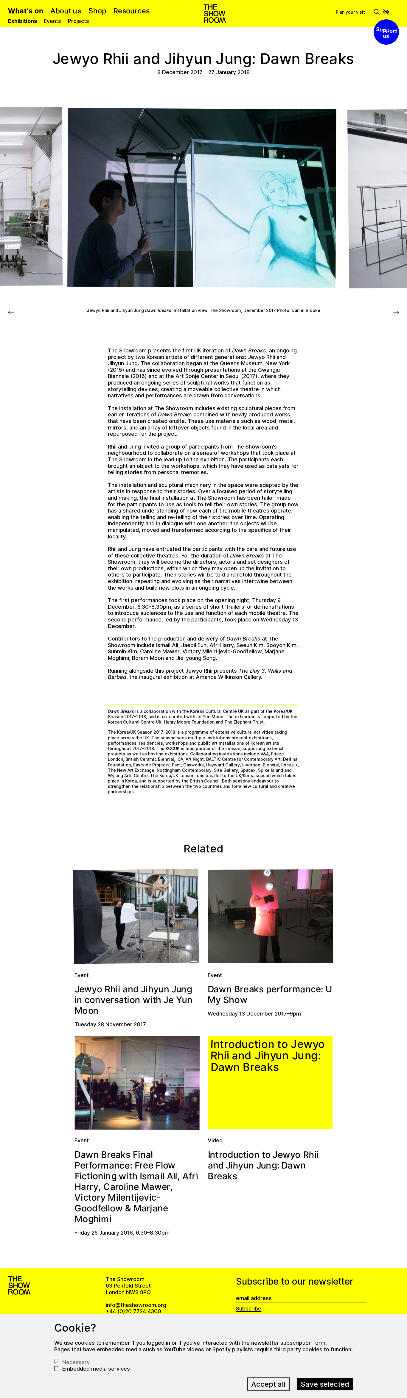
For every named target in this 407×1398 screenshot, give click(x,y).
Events (52, 21)
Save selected (325, 1384)
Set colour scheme (386, 12)
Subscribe (248, 1308)
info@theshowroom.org (136, 1305)
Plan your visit (350, 12)
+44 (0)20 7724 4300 (133, 1311)
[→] (11, 315)
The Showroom (215, 13)
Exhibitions (22, 21)
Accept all (268, 1384)
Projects (78, 21)
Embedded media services (96, 1369)
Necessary (76, 1362)
